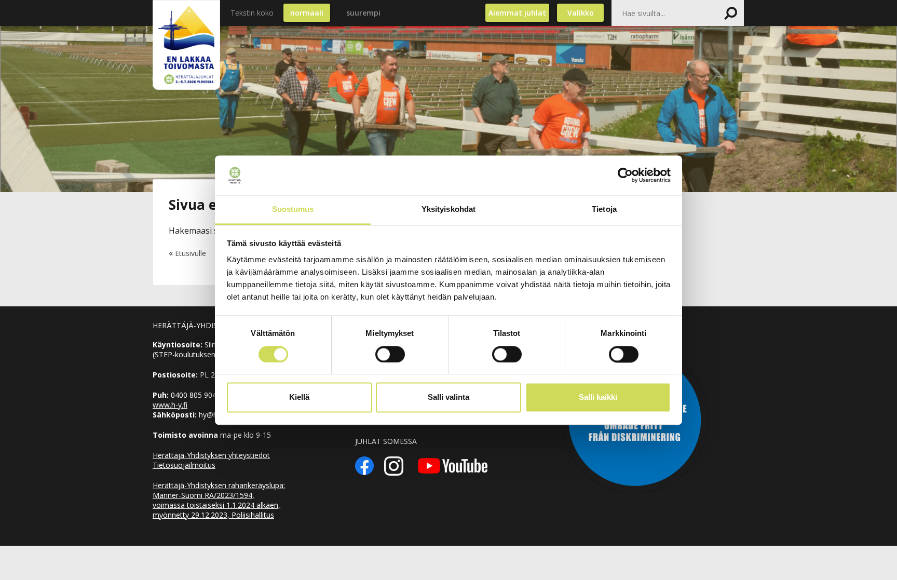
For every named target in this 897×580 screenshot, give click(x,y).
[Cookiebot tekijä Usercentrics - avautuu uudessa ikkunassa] (625, 175)
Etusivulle (190, 253)
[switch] (390, 354)
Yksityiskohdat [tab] (448, 209)
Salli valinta (448, 397)
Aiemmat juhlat (517, 13)
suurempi (363, 13)
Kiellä (299, 397)
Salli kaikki (598, 397)
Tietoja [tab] (604, 209)
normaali (306, 13)
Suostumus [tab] (293, 209)
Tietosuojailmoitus (184, 465)
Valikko (580, 13)
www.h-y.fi (170, 405)
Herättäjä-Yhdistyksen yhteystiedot (211, 455)
